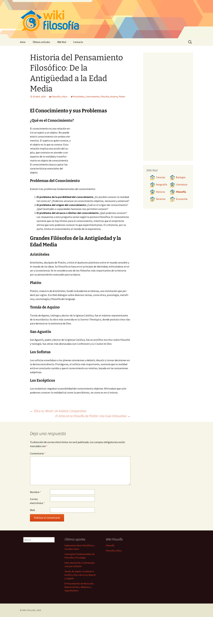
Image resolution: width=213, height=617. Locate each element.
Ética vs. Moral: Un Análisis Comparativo (58, 411)
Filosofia (105, 96)
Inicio (22, 42)
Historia (160, 191)
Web (32, 510)
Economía (181, 199)
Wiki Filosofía (28, 610)
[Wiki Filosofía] (106, 19)
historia (114, 96)
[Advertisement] (101, 151)
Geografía (161, 184)
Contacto (78, 42)
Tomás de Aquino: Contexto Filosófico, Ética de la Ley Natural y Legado (80, 575)
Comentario (37, 453)
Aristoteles (78, 96)
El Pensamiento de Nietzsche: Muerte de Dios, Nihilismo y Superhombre (79, 587)
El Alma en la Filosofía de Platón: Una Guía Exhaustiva (92, 416)
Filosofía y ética (59, 96)
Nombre (35, 492)
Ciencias (160, 177)
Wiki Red (61, 42)
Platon (122, 96)
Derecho (160, 199)
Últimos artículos (41, 42)
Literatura (181, 184)
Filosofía (181, 191)
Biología (180, 177)
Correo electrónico (37, 501)
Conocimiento (92, 96)
